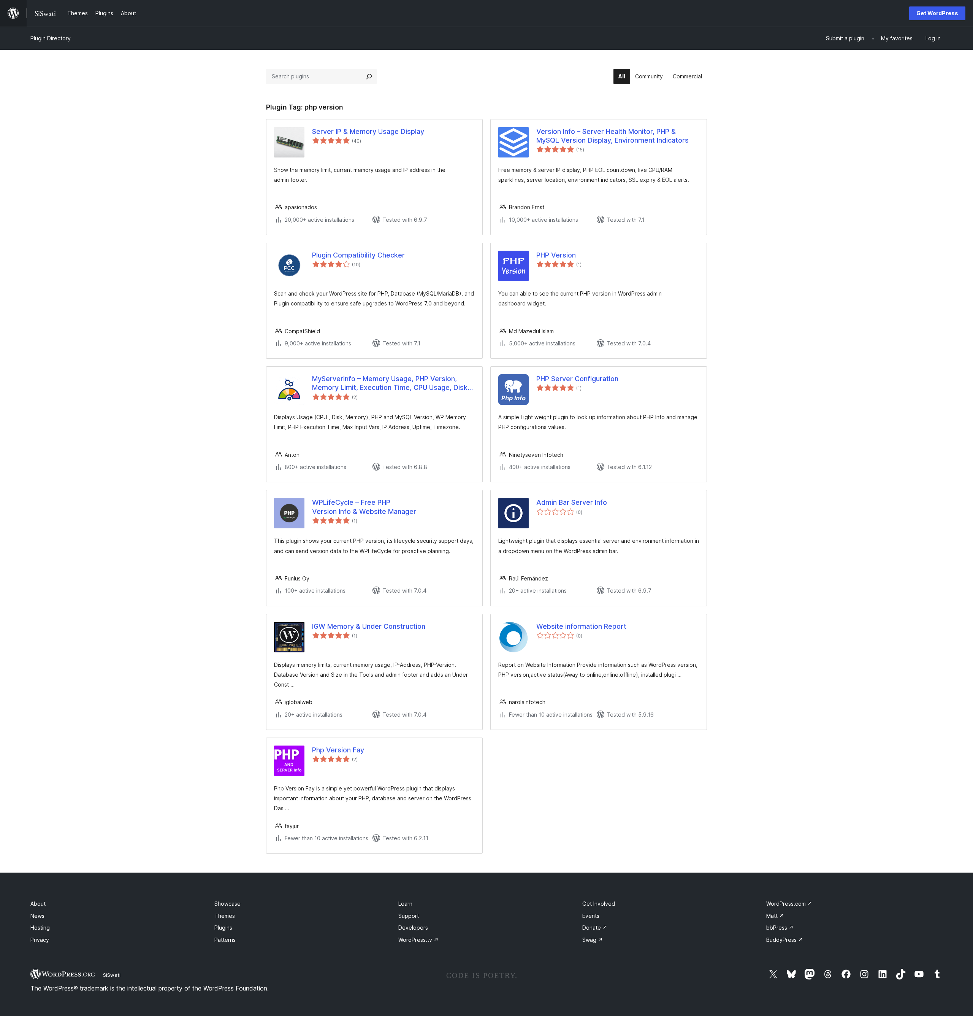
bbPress (780, 927)
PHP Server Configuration (577, 379)
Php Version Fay (338, 750)
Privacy (39, 940)
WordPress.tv (418, 940)
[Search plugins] (369, 76)
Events (590, 916)
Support (408, 916)
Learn (405, 903)
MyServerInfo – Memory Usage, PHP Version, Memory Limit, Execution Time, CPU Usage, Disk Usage (389, 383)
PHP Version (556, 255)
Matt (775, 916)
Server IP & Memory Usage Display (368, 131)
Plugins (223, 927)
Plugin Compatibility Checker (358, 255)
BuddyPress (784, 940)
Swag (592, 940)
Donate (594, 927)
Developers (413, 927)
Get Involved (598, 903)
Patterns (225, 940)
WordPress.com (789, 903)
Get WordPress (937, 13)
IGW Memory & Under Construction (368, 626)
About (38, 903)
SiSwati (111, 975)
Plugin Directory (50, 38)
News (37, 916)
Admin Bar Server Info (571, 502)
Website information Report (581, 626)
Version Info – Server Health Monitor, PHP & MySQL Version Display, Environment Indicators (612, 135)
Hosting (40, 927)
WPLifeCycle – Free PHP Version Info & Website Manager (364, 506)
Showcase (227, 903)
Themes (224, 916)
